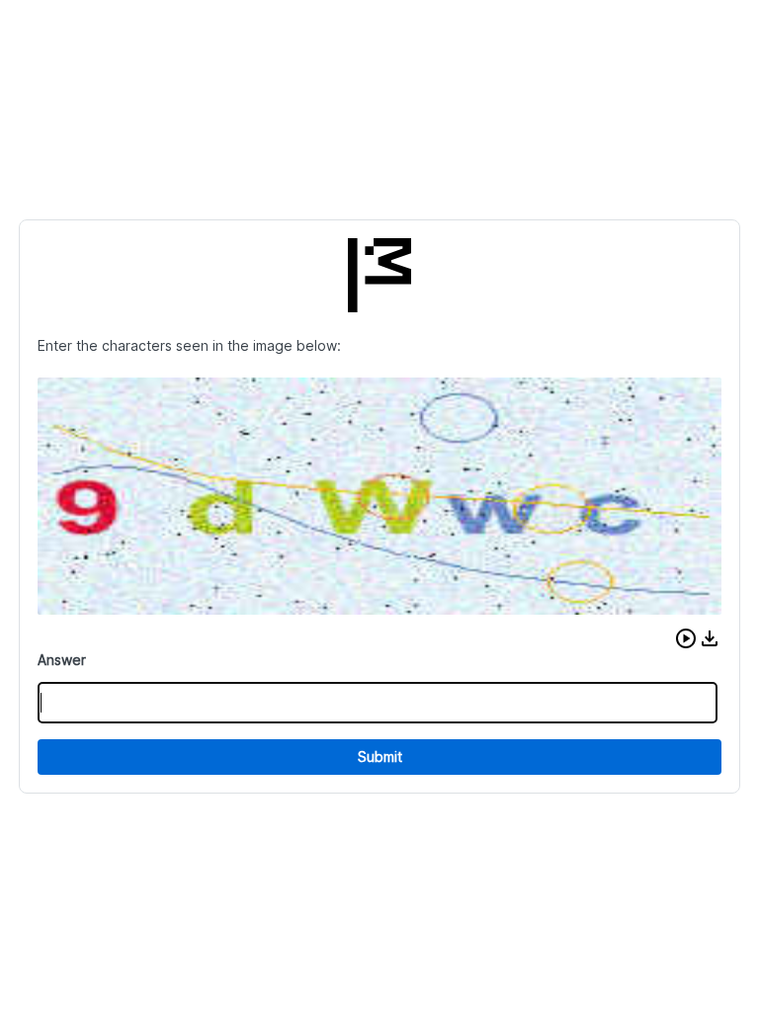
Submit (380, 756)
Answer (62, 659)
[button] (686, 638)
